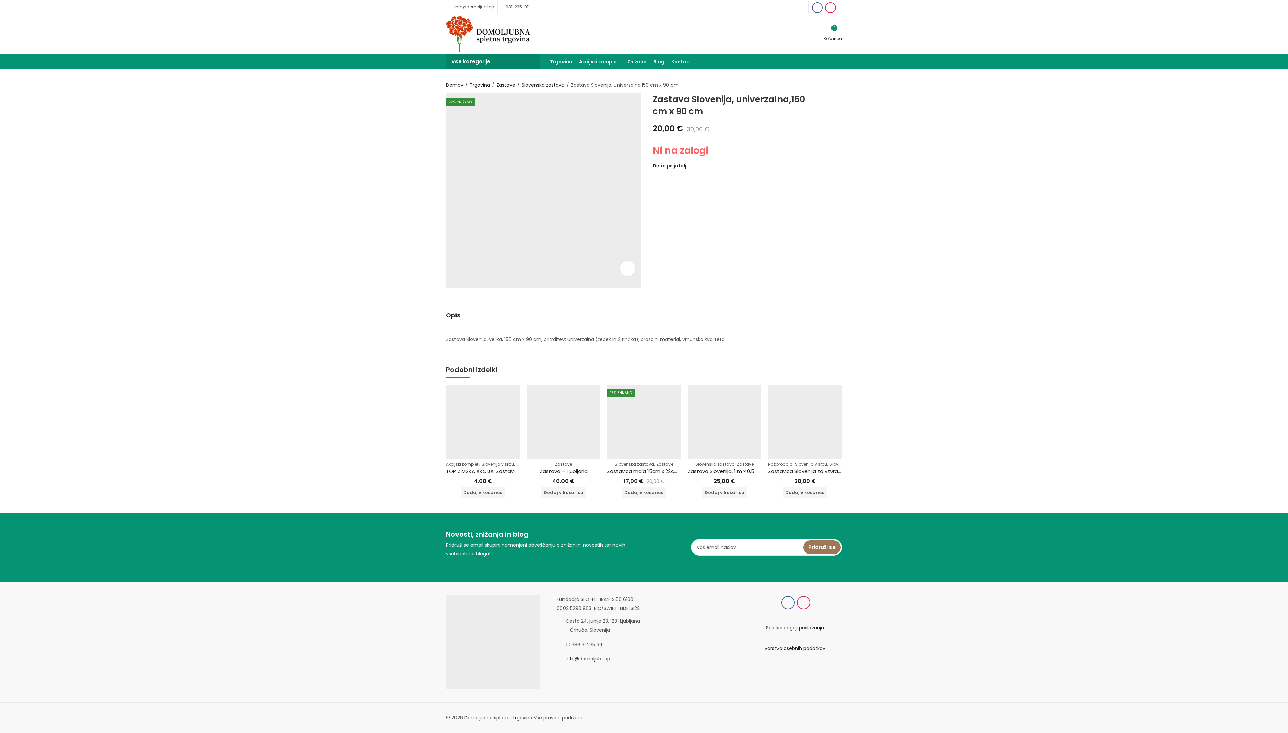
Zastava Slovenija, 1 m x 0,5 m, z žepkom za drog (747, 471)
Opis (453, 315)
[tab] (453, 315)
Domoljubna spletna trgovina (498, 717)
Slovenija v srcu (498, 464)
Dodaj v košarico (483, 492)
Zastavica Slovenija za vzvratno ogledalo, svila (825, 471)
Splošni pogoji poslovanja (795, 627)
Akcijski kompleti (462, 464)
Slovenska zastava (543, 85)
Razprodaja (780, 464)
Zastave (505, 85)
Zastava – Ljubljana (564, 471)
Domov (454, 85)
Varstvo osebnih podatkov (794, 648)
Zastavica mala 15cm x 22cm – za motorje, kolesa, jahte (676, 471)
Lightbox (627, 268)
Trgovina (480, 85)
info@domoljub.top (588, 658)
